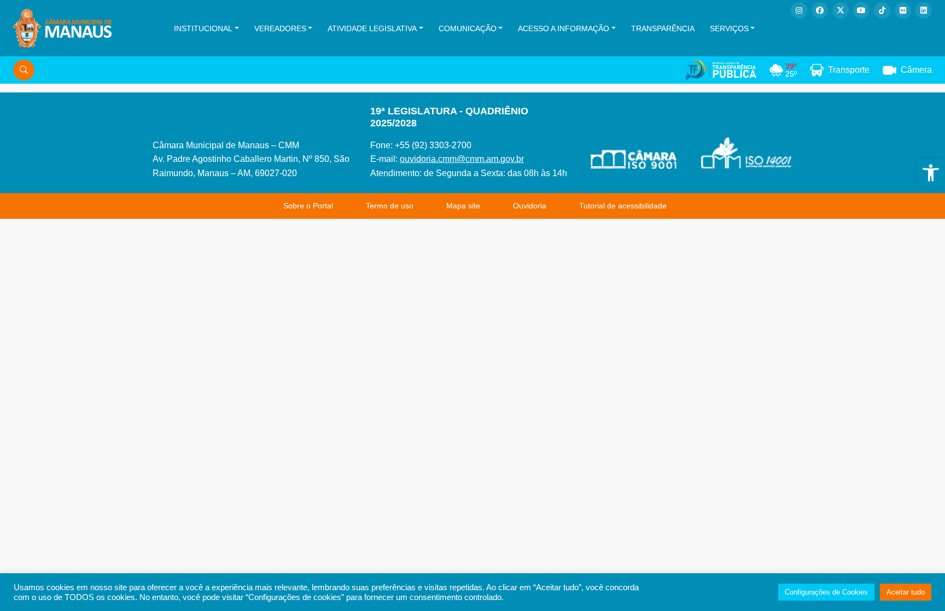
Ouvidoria (529, 205)
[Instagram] (799, 10)
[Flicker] (903, 10)
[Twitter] (840, 10)
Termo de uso (389, 205)
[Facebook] (820, 10)
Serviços (729, 28)
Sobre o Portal (308, 205)
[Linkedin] (923, 10)
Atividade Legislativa (372, 28)
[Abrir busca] (23, 70)
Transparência (663, 28)
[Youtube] (861, 10)
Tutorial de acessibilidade (623, 205)
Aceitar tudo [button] (905, 592)
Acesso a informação (563, 28)
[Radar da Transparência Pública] (720, 70)
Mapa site (463, 205)
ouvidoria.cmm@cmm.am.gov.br (462, 159)
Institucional (203, 28)
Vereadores (280, 28)
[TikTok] (882, 10)
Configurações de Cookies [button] (826, 592)
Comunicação (468, 28)
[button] (931, 173)
